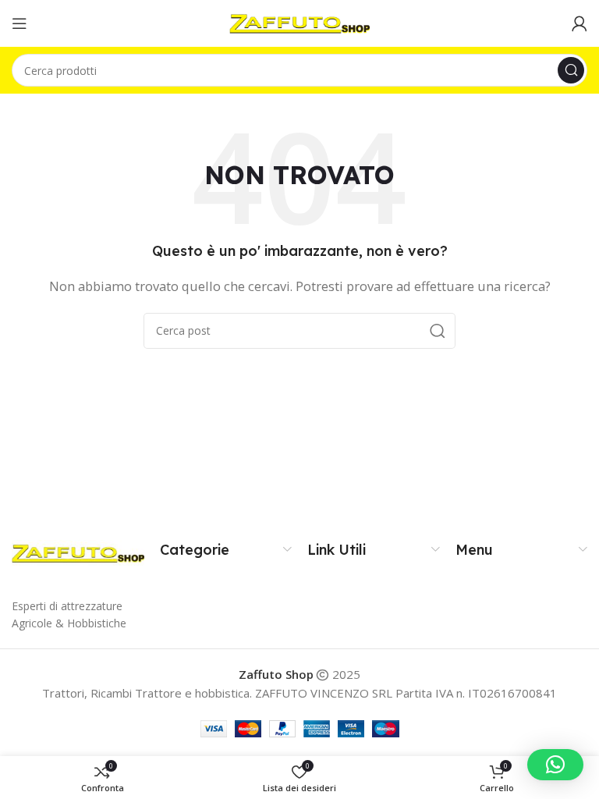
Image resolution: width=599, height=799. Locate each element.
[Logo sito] (299, 22)
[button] (555, 764)
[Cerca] (571, 70)
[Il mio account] (579, 23)
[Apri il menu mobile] (19, 23)
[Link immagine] (78, 551)
